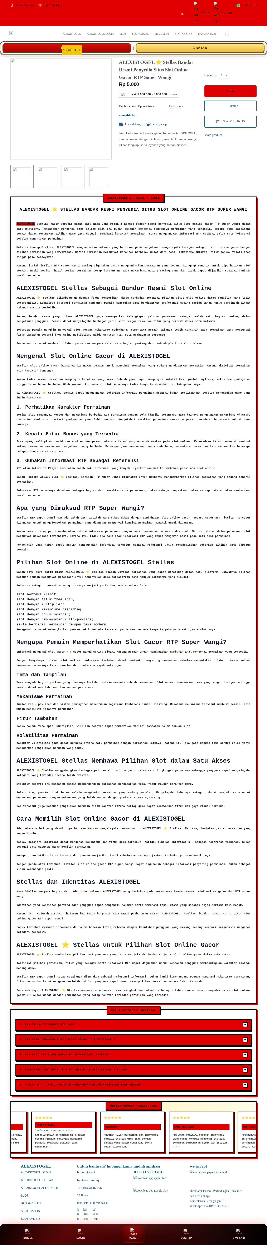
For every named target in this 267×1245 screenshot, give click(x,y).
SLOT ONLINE (30, 1218)
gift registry (52, 5)
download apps (24, 5)
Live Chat (239, 1238)
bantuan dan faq (88, 1180)
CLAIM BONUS (233, 121)
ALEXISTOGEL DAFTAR (37, 1180)
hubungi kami (86, 1172)
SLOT (25, 1195)
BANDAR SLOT (31, 1203)
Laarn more (176, 106)
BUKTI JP (186, 1238)
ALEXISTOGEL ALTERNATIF (40, 1187)
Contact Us (250, 5)
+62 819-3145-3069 (90, 1187)
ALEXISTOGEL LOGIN (36, 1172)
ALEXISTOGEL (25, 224)
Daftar (133, 1238)
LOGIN (205, 12)
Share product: (213, 135)
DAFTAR (226, 12)
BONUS (28, 1238)
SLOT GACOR (30, 1211)
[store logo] (32, 34)
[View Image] (22, 176)
